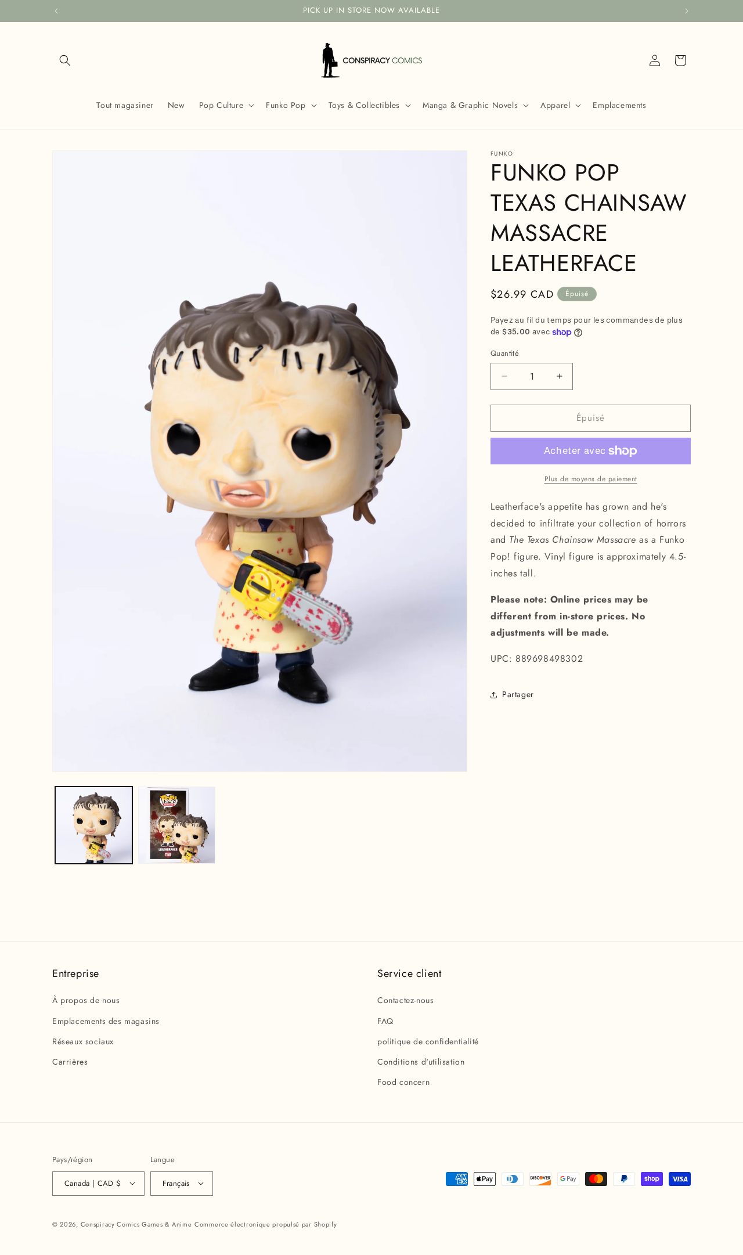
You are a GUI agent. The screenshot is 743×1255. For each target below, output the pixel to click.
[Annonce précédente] (56, 11)
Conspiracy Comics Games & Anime (136, 1223)
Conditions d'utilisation (420, 1062)
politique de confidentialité (428, 1041)
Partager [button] (518, 694)
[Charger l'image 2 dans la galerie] (176, 825)
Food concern (403, 1082)
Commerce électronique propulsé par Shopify (265, 1223)
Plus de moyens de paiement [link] (590, 479)
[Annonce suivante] (686, 11)
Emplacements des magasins (106, 1021)
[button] (65, 60)
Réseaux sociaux (83, 1041)
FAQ (385, 1021)
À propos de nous (86, 1001)
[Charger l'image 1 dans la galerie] (93, 825)
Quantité (504, 353)
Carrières (70, 1062)
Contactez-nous (405, 1001)
